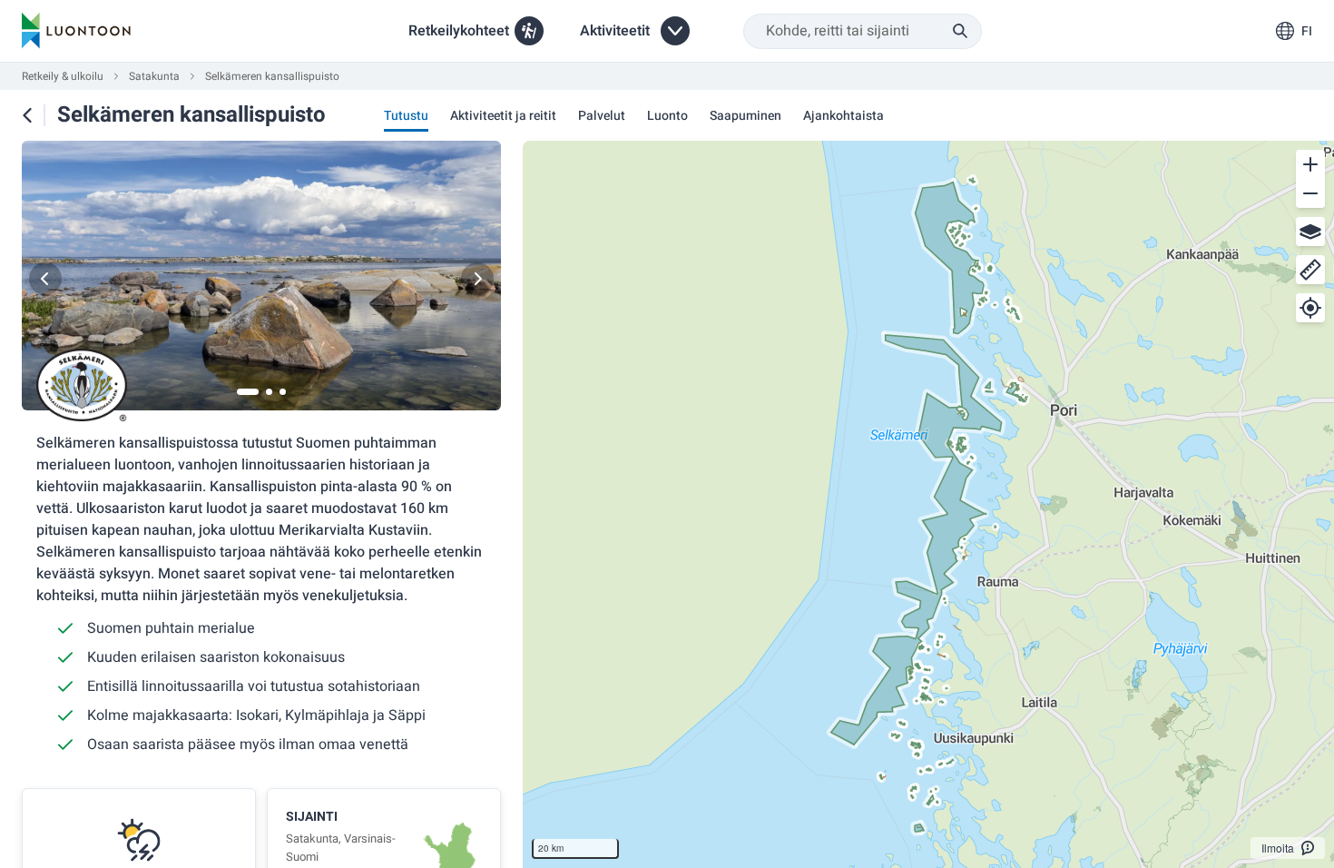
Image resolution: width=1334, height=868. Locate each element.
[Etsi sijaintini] (1310, 307)
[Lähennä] (1310, 164)
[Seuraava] (477, 278)
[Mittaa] (1310, 269)
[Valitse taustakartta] (1310, 231)
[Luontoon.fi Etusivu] (76, 31)
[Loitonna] (1310, 193)
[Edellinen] (45, 278)
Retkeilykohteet (458, 31)
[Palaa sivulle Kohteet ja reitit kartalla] (27, 115)
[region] (928, 504)
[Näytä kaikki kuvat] (261, 279)
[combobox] (862, 31)
